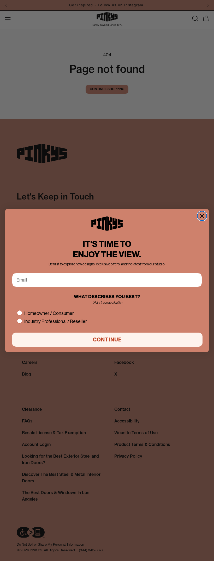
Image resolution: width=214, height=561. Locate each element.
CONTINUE (107, 339)
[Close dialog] (202, 216)
